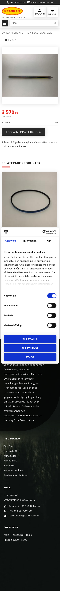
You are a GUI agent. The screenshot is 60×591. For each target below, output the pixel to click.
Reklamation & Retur (16, 475)
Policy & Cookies (13, 470)
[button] (4, 24)
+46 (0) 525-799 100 (18, 2)
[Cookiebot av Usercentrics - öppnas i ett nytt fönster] (42, 232)
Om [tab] (49, 240)
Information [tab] (29, 240)
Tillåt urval (30, 348)
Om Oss (8, 446)
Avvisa (30, 357)
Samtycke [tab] (10, 240)
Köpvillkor (10, 465)
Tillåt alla (30, 339)
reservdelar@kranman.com (42, 2)
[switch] (51, 305)
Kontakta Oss (12, 451)
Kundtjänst (10, 460)
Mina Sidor (10, 455)
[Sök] (55, 23)
